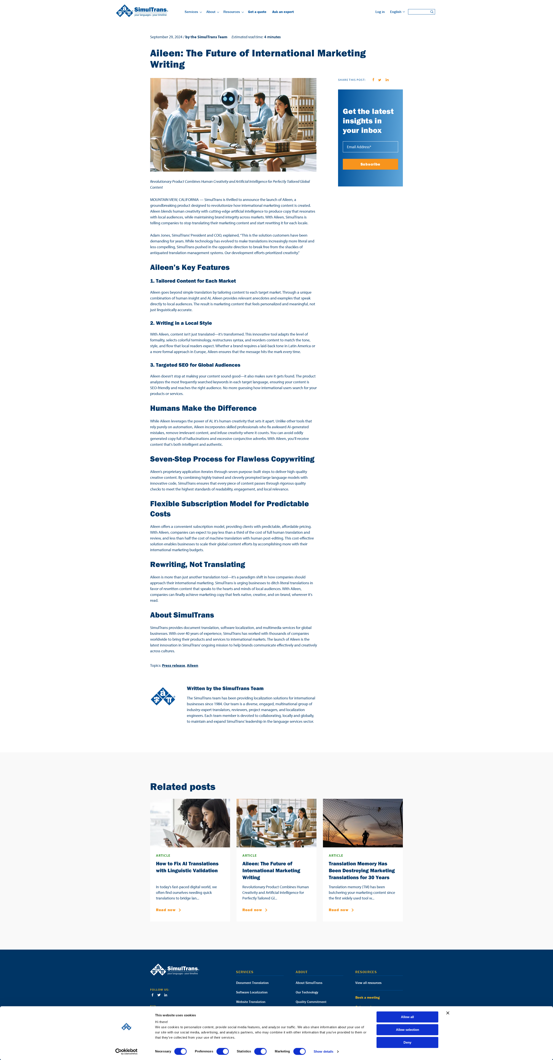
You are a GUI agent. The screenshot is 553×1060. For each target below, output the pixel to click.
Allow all (407, 1017)
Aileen (192, 665)
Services (191, 11)
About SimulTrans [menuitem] (309, 982)
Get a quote (257, 11)
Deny (407, 1042)
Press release (173, 665)
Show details (323, 1051)
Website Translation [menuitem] (250, 1002)
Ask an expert (283, 11)
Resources (231, 11)
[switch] (222, 1051)
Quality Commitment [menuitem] (311, 1002)
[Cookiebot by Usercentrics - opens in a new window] (126, 1051)
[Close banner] (447, 1012)
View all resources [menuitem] (368, 982)
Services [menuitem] (245, 972)
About (210, 11)
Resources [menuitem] (366, 972)
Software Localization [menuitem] (252, 992)
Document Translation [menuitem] (252, 982)
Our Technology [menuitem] (307, 992)
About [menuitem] (302, 972)
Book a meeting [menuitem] (367, 997)
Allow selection (407, 1029)
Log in (380, 11)
